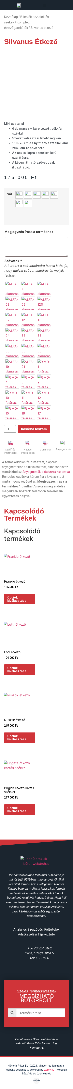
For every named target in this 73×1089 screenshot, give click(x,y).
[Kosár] (62, 5)
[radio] (12, 288)
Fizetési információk (28, 451)
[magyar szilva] (19, 203)
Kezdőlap (11, 17)
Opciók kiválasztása (16, 599)
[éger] (54, 194)
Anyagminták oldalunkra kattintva (46, 472)
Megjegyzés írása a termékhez (28, 232)
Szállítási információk (10, 451)
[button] (44, 5)
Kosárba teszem (34, 429)
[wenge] (28, 203)
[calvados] (28, 194)
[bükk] (19, 194)
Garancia (45, 449)
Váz (9, 194)
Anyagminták (63, 449)
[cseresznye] (36, 194)
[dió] (45, 194)
